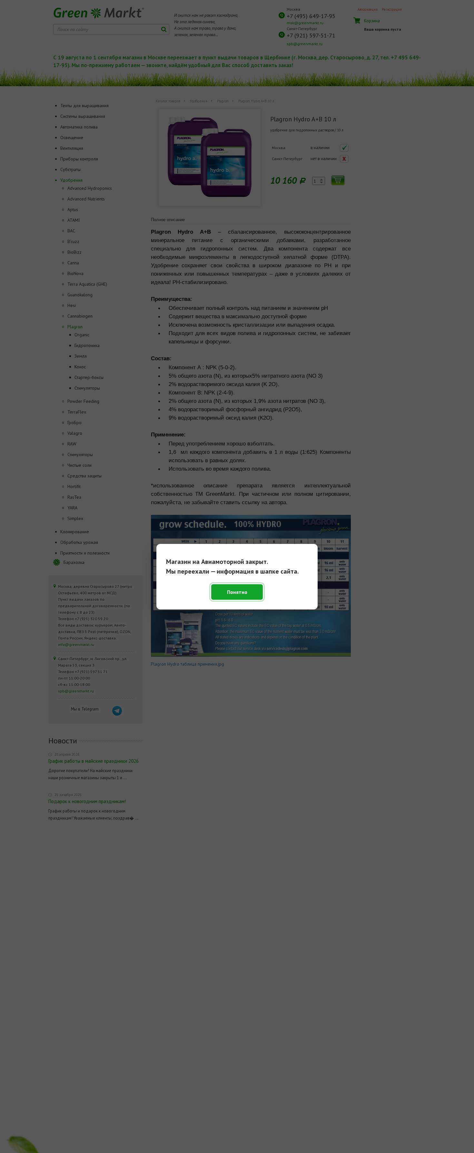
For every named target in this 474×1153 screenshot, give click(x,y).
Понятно (237, 592)
